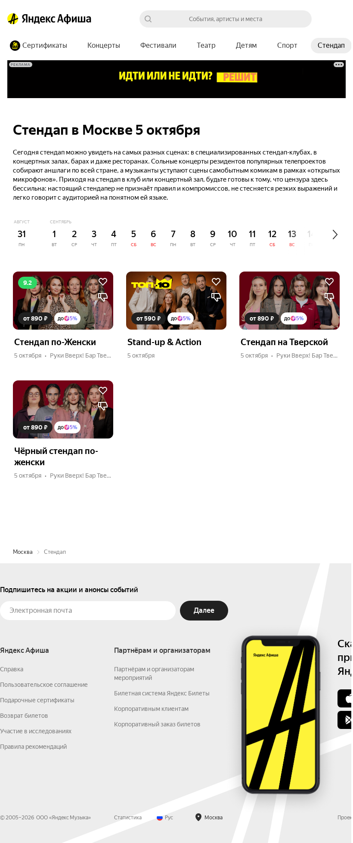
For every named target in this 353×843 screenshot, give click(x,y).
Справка (11, 669)
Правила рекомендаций (33, 746)
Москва (23, 552)
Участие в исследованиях (35, 731)
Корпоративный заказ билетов (157, 724)
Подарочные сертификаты (37, 700)
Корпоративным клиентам (151, 708)
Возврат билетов (24, 715)
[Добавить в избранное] (103, 282)
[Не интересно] (103, 297)
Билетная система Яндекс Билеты (162, 693)
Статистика (128, 818)
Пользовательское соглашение (44, 684)
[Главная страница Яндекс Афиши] (13, 19)
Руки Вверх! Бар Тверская (86, 355)
